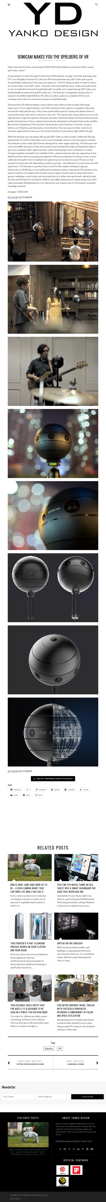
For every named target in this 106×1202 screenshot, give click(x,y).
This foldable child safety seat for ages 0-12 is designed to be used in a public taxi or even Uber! (29, 1009)
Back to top (14, 1198)
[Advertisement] (53, 45)
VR (59, 1048)
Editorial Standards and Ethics (68, 1141)
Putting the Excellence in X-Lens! (30, 1062)
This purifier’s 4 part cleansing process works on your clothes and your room (28, 947)
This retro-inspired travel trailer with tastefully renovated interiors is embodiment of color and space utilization (75, 1010)
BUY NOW (13, 197)
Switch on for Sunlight (70, 943)
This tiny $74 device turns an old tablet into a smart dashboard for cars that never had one (76, 888)
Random (49, 1048)
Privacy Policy (86, 1141)
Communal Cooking (75, 1062)
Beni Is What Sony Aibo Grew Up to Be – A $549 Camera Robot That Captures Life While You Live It (28, 888)
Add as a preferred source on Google (55, 779)
